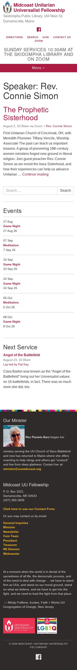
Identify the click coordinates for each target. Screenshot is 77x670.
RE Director (11, 549)
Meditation (11, 245)
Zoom (39, 41)
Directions (14, 37)
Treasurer (10, 545)
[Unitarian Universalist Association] (19, 625)
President (10, 540)
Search (32, 37)
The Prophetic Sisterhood (26, 113)
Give (46, 37)
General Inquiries (15, 523)
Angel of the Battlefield (21, 355)
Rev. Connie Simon (59, 126)
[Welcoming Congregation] (47, 625)
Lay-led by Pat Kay (16, 364)
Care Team (10, 536)
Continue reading (35, 174)
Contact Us (62, 37)
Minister (9, 527)
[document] (38, 238)
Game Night (11, 226)
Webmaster (11, 553)
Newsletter (11, 531)
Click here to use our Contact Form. (29, 509)
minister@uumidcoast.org (22, 469)
